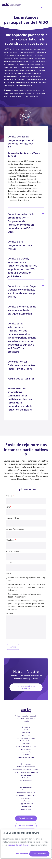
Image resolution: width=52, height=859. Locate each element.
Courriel (9, 562)
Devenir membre (26, 752)
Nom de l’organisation (15, 529)
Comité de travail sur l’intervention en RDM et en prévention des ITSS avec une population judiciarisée (27, 587)
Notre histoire (26, 733)
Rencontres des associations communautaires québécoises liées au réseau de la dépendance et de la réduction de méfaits (20, 399)
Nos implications (26, 741)
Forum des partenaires (21, 378)
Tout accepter (39, 853)
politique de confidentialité (19, 845)
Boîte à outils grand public (26, 793)
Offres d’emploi (26, 825)
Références (26, 801)
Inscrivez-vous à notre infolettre (26, 687)
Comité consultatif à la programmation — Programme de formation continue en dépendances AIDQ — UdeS (21, 223)
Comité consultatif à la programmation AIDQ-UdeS (26, 579)
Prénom (10, 495)
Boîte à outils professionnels (26, 795)
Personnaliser (22, 853)
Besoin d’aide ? (26, 798)
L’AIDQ (26, 730)
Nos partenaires (26, 749)
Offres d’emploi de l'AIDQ (26, 757)
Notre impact (26, 735)
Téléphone (20, 540)
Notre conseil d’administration (26, 746)
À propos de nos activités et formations (26, 770)
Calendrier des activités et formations (26, 772)
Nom (8, 507)
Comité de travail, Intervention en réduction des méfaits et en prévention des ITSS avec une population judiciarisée (22, 267)
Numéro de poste (13, 551)
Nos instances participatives (26, 738)
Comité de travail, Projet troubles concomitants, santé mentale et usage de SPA (22, 291)
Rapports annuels (26, 804)
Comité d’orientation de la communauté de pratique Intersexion (22, 310)
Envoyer (13, 647)
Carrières (26, 755)
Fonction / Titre (12, 518)
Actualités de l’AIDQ (26, 781)
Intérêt (9, 573)
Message (10, 613)
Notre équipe (26, 744)
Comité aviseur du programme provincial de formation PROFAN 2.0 (21, 142)
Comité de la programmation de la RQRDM (20, 245)
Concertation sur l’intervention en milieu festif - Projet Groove (21, 365)
